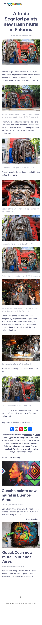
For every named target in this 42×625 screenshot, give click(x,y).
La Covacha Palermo (28, 443)
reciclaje (34, 449)
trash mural (27, 452)
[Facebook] (12, 429)
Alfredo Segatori (21, 437)
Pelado (16, 449)
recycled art (15, 452)
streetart (28, 435)
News (37, 435)
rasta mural (25, 449)
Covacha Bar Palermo (29, 440)
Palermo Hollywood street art (17, 446)
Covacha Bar (13, 440)
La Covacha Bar (11, 443)
